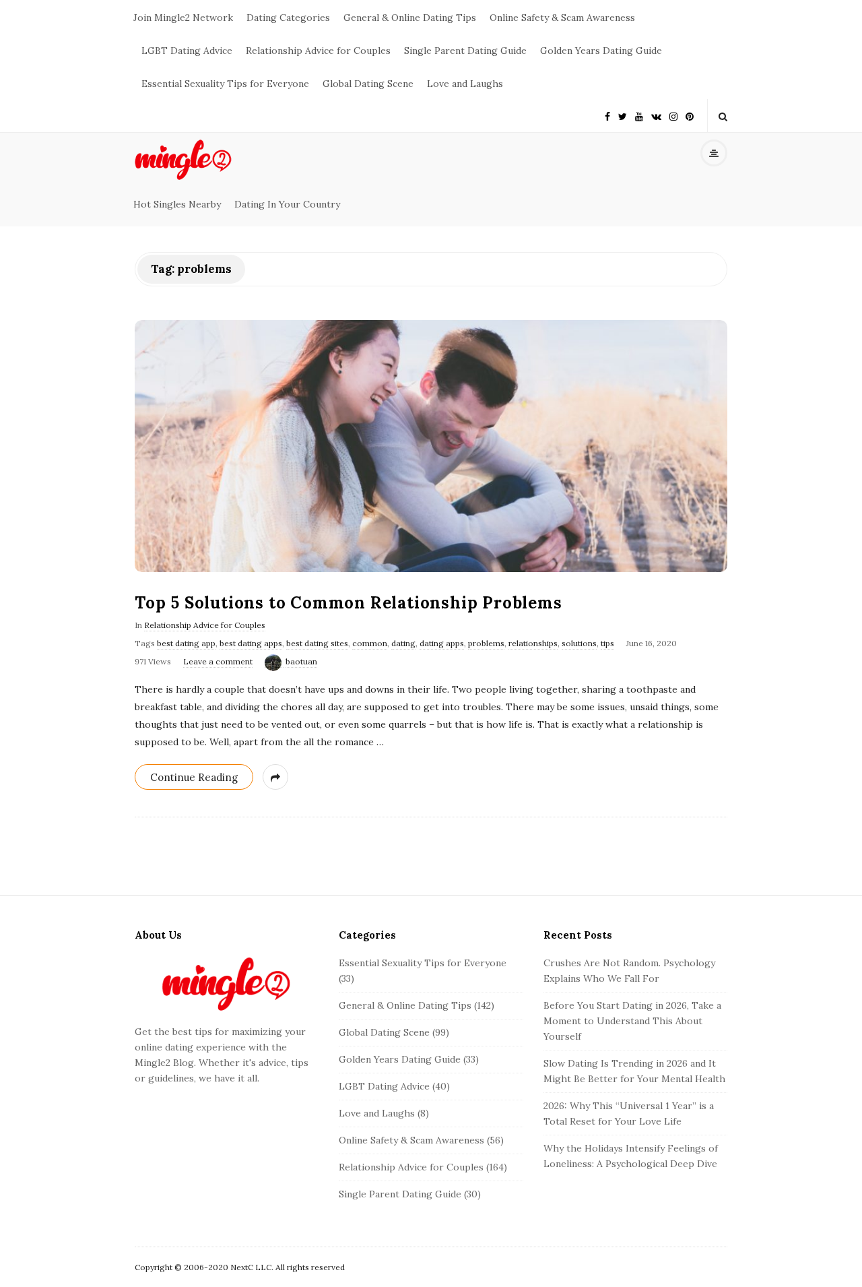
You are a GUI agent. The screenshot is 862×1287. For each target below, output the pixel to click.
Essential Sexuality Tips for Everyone (225, 83)
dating (403, 643)
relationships (533, 643)
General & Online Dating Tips (409, 17)
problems (486, 643)
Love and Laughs (465, 83)
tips (607, 643)
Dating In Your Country (287, 204)
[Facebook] (607, 115)
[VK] (656, 115)
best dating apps (251, 643)
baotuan (301, 661)
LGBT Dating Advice (186, 50)
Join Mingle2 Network (183, 17)
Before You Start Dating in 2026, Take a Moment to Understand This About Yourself (632, 1020)
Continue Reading (194, 777)
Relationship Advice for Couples (318, 50)
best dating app (186, 643)
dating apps (442, 643)
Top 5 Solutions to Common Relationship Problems (348, 602)
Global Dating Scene (368, 83)
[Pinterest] (690, 115)
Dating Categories (288, 17)
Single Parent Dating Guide (465, 50)
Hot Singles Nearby (177, 204)
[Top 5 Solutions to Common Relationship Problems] (431, 446)
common (369, 643)
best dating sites (317, 643)
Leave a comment (218, 661)
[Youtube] (639, 115)
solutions (579, 643)
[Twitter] (622, 115)
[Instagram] (673, 115)
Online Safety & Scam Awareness (562, 17)
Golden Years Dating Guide (601, 50)
